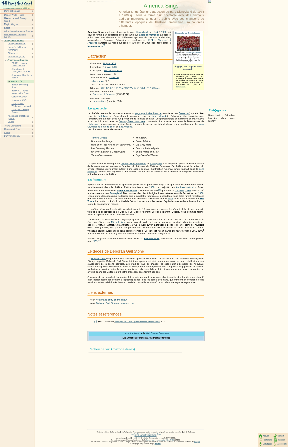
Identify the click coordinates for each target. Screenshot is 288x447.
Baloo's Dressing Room (20, 86)
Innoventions (95, 46)
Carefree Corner (19, 96)
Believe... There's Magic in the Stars (20, 92)
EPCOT (96, 241)
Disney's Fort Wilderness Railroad (21, 104)
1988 (163, 32)
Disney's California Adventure (17, 48)
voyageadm (180, 86)
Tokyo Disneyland (12, 125)
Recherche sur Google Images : (188, 33)
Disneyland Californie (14, 40)
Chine (7, 132)
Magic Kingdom (11, 24)
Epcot (7, 28)
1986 (201, 193)
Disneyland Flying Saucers (20, 110)
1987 (170, 198)
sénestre (114, 77)
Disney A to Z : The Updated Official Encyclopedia (137, 322)
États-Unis (184, 113)
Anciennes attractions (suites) (18, 117)
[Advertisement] (103, 10)
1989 (188, 190)
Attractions (13, 53)
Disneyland (142, 32)
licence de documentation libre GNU (160, 440)
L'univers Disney (12, 136)
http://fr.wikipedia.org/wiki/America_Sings (145, 434)
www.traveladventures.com (194, 52)
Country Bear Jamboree (132, 121)
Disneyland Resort (17, 43)
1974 (155, 32)
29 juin (106, 63)
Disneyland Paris (12, 129)
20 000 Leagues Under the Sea (19, 64)
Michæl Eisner (118, 222)
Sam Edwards (159, 116)
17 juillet (179, 190)
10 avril (107, 67)
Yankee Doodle (99, 137)
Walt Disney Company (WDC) (15, 36)
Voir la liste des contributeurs (145, 436)
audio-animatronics (149, 34)
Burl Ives (103, 116)
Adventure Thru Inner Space (22, 76)
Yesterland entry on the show (111, 299)
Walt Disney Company (157, 333)
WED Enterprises (113, 70)
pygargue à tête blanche (148, 113)
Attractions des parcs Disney (18, 31)
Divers (11, 122)
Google (197, 442)
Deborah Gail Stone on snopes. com (115, 303)
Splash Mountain (127, 190)
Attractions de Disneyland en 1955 (21, 70)
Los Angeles (125, 126)
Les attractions (131, 333)
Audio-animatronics (186, 187)
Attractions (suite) (16, 56)
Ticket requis (97, 81)
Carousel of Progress (104, 94)
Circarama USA (19, 100)
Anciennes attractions (18, 60)
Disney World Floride (14, 15)
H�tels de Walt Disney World (15, 19)
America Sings (18, 81)
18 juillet (95, 258)
